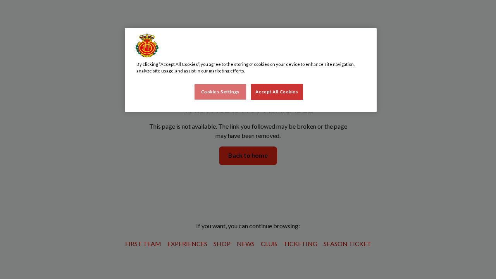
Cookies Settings (220, 91)
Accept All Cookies (276, 91)
